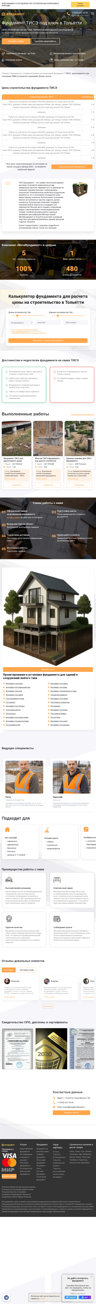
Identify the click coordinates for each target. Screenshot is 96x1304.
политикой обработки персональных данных (28, 333)
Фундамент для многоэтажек (17, 721)
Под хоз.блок (55, 717)
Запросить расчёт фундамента (72, 167)
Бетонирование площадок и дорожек (26, 1157)
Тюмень (88, 1151)
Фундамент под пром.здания (17, 717)
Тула (82, 1151)
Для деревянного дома (15, 698)
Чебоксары (86, 1157)
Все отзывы (8, 970)
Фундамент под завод (59, 683)
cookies (42, 1299)
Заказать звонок (71, 1112)
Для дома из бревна (58, 713)
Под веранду (55, 706)
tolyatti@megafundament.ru (74, 1107)
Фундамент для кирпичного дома (63, 691)
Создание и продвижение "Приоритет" (16, 1194)
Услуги (23, 1144)
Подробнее (16, 485)
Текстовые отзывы (27, 970)
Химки (78, 1157)
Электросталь (75, 1163)
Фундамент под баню (58, 687)
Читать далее (8, 183)
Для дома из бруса (13, 710)
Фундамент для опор (14, 691)
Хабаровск (87, 1154)
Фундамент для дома (14, 683)
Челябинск (74, 1160)
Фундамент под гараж (59, 698)
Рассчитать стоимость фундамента (48, 340)
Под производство (13, 725)
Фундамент (42, 1144)
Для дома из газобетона (60, 702)
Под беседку (11, 713)
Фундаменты (16, 73)
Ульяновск (74, 1154)
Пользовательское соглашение (14, 1192)
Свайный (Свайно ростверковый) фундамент (44, 73)
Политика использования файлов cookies (18, 1189)
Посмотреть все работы (82, 415)
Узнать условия (80, 4)
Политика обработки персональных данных (18, 1187)
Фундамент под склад (59, 721)
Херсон (72, 1157)
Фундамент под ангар (58, 710)
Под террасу (10, 702)
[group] (17, 1048)
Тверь (72, 1151)
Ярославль (85, 1163)
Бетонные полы (26, 1168)
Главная (5, 73)
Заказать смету (48, 669)
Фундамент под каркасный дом (18, 687)
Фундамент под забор (14, 695)
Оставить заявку (16, 41)
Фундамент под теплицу (15, 706)
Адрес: (73, 1098)
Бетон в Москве (59, 1171)
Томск (77, 1151)
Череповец (83, 1160)
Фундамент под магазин (59, 725)
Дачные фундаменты (58, 695)
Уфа (80, 1154)
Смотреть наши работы (45, 41)
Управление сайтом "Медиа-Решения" (16, 1197)
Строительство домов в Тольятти (59, 1165)
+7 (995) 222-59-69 (80, 13)
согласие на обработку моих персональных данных (24, 330)
